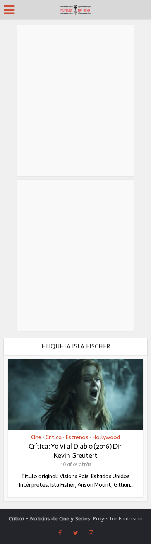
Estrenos (77, 437)
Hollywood (106, 437)
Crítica (54, 437)
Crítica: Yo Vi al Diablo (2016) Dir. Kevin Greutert (76, 450)
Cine (36, 437)
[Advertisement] (75, 100)
